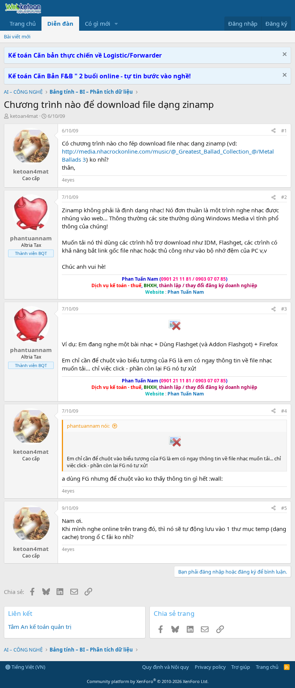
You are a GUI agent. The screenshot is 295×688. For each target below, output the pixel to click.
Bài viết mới (17, 36)
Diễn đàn (60, 23)
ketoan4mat (24, 115)
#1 (284, 130)
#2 (284, 197)
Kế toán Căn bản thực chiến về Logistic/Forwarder (85, 55)
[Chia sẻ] (273, 131)
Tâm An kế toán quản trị (39, 626)
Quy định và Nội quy (165, 666)
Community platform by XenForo (148, 681)
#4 (284, 411)
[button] (116, 24)
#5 (284, 508)
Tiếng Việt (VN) (27, 666)
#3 (284, 309)
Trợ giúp (240, 666)
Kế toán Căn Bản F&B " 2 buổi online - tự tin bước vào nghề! (99, 76)
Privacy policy (210, 666)
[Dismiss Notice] (283, 55)
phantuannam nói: (88, 425)
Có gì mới (97, 23)
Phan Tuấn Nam (185, 292)
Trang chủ (23, 23)
